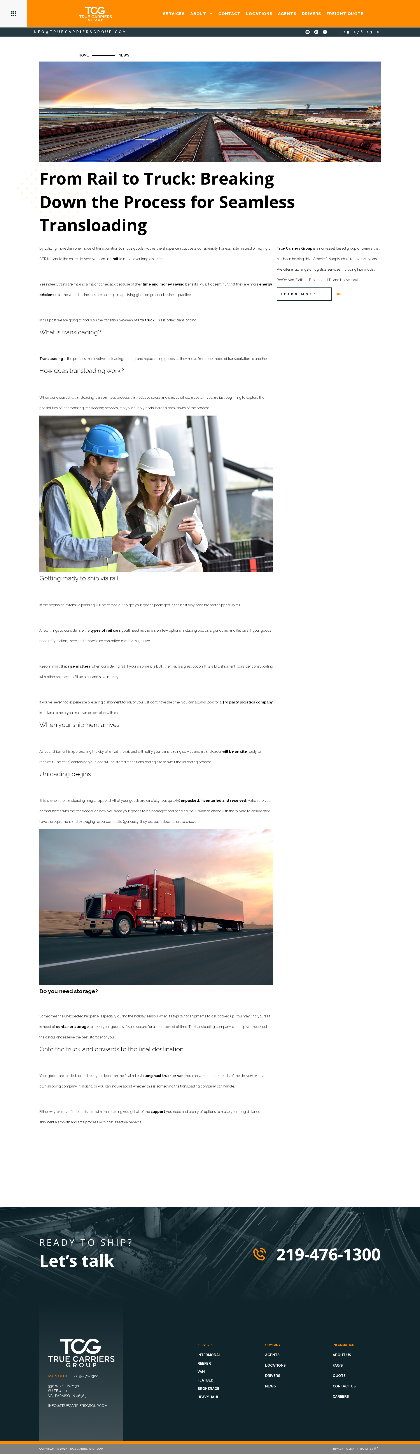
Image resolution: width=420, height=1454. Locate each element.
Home (84, 55)
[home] (95, 14)
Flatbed (206, 1380)
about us (342, 1355)
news (270, 1386)
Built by (370, 1448)
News (124, 55)
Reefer (204, 1363)
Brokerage (208, 1389)
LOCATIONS (259, 13)
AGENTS (287, 13)
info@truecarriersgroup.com (79, 32)
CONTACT (229, 13)
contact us (344, 1386)
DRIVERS (311, 13)
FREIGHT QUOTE (345, 13)
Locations (275, 1365)
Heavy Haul (208, 1397)
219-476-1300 (360, 32)
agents (272, 1355)
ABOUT (198, 13)
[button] (13, 13)
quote (339, 1376)
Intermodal (209, 1355)
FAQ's (338, 1365)
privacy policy (343, 1448)
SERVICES (174, 13)
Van (201, 1372)
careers (341, 1396)
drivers (272, 1376)
